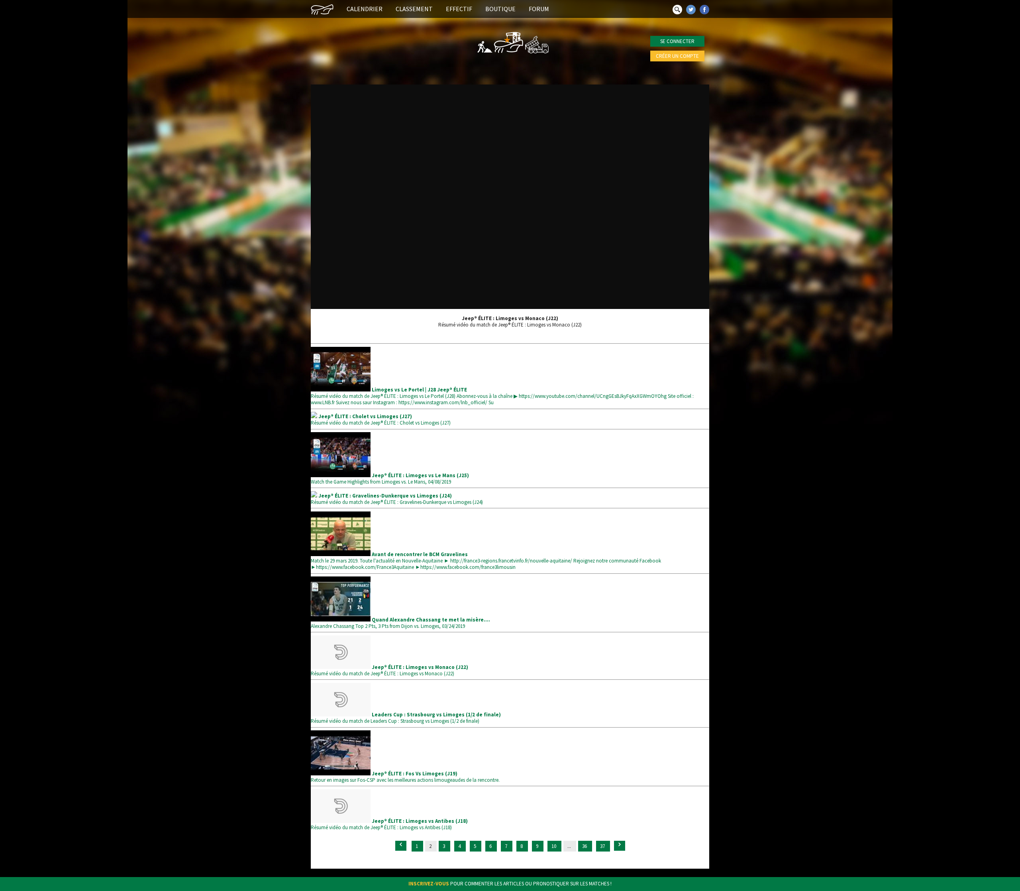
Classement (414, 9)
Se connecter (677, 41)
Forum (539, 9)
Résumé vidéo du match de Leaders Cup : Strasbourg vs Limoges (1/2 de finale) (406, 717)
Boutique (500, 9)
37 (603, 846)
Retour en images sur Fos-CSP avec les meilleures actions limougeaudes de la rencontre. (405, 776)
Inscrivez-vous (428, 883)
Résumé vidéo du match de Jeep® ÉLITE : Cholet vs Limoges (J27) (381, 419)
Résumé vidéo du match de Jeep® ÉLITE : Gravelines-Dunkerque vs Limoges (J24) (397, 498)
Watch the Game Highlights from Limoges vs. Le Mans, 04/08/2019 (390, 478)
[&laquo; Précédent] (400, 846)
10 (554, 846)
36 (585, 846)
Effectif (459, 9)
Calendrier (364, 9)
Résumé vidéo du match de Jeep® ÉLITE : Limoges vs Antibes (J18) (389, 824)
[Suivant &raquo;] (619, 846)
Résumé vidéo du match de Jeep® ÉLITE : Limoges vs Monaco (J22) (389, 670)
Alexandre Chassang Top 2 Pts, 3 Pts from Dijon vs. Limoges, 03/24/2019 (400, 622)
